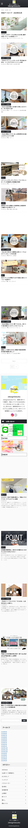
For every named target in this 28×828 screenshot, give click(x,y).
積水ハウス (5, 803)
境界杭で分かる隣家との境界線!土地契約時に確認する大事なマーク (13, 206)
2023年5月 (4, 760)
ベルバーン (11, 137)
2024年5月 (4, 739)
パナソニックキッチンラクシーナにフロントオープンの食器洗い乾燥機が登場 (14, 181)
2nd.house (5, 770)
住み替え (4, 786)
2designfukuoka (14, 6)
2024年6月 (4, 737)
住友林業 (22, 110)
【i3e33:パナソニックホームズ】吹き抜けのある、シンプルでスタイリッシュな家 (13, 61)
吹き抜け (11, 64)
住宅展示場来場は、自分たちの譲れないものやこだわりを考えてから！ (14, 551)
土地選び (4, 793)
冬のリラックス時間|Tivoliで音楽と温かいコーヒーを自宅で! (14, 278)
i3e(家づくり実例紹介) (8, 773)
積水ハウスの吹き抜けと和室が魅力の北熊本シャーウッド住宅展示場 (14, 706)
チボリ (9, 281)
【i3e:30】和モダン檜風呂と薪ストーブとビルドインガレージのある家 (13, 253)
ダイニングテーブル (18, 38)
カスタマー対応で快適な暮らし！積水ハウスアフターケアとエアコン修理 (14, 498)
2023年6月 (4, 759)
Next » (14, 361)
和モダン (11, 255)
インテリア (5, 780)
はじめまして (5, 776)
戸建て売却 (14, 209)
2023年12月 (4, 748)
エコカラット (12, 327)
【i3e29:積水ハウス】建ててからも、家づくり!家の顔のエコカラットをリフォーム (13, 325)
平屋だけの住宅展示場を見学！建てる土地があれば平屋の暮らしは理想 (14, 655)
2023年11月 (4, 750)
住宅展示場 (5, 790)
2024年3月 (4, 742)
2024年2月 (4, 744)
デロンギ (14, 281)
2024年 (6, 10)
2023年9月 (4, 753)
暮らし (3, 800)
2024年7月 (4, 735)
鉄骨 (19, 64)
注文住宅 (15, 64)
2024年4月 (4, 741)
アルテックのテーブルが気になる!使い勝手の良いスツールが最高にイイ (13, 35)
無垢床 (14, 255)
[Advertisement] (14, 77)
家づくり (11, 353)
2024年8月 (4, 733)
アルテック (11, 38)
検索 (24, 720)
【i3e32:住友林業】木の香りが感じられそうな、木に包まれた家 (13, 107)
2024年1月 (4, 746)
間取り (19, 353)
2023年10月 (4, 751)
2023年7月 (4, 757)
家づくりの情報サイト (14, 820)
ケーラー (11, 110)
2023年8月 (4, 755)
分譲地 (10, 209)
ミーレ (10, 183)
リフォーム (17, 327)
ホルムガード (16, 110)
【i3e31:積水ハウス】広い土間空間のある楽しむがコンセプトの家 (13, 135)
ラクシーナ (14, 183)
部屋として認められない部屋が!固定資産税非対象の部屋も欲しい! (13, 350)
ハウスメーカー (6, 783)
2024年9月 (4, 732)
